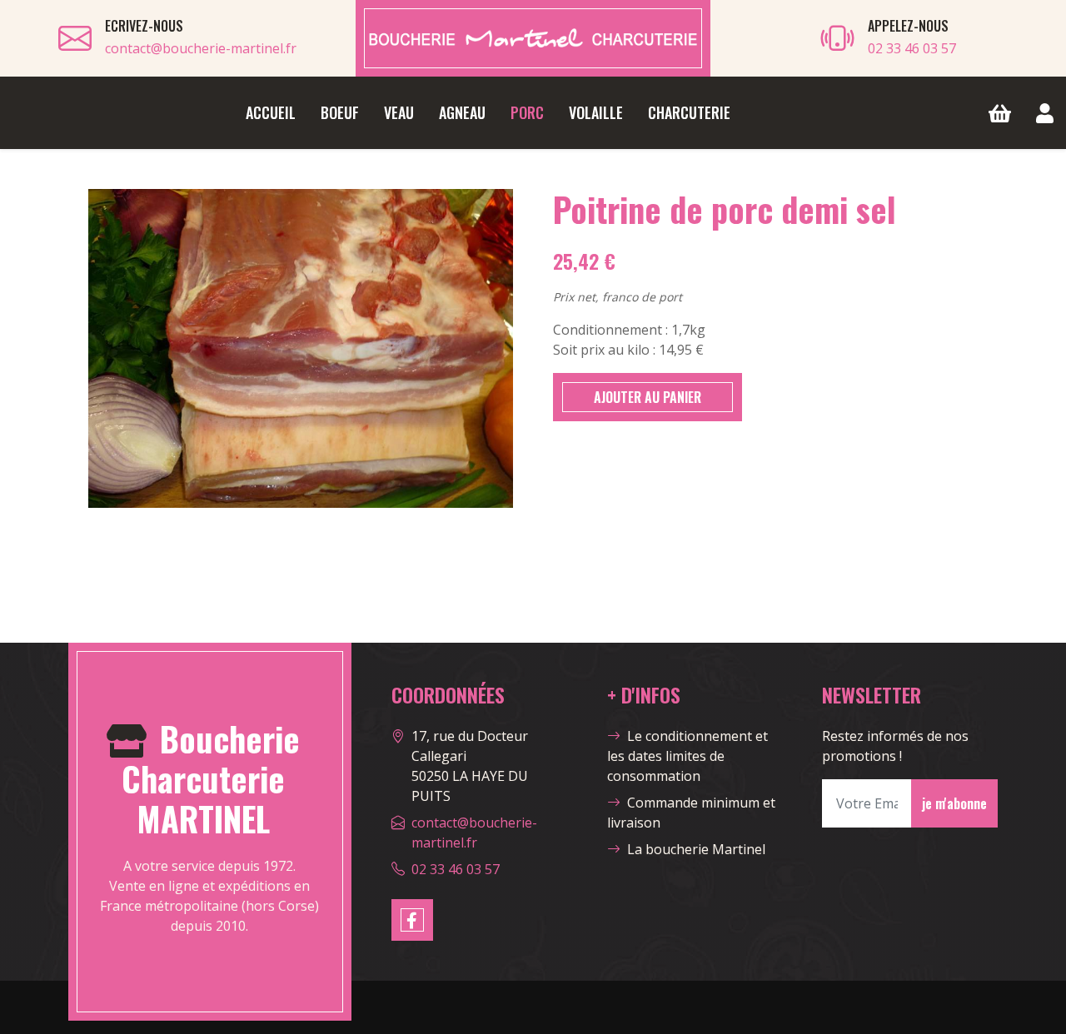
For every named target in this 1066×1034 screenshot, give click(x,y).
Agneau (462, 112)
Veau (399, 112)
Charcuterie (689, 112)
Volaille (596, 112)
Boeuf (340, 112)
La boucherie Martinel (696, 849)
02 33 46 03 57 (912, 48)
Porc (527, 112)
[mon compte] (1045, 113)
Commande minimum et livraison (691, 812)
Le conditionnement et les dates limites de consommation (687, 756)
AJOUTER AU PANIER (647, 397)
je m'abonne (954, 803)
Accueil (271, 112)
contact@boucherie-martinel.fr (200, 48)
